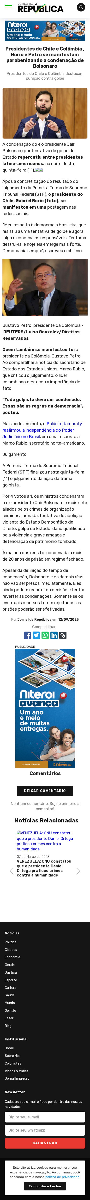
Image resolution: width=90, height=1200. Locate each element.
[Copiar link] (62, 635)
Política (11, 942)
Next (77, 870)
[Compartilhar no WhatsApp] (45, 635)
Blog (8, 1026)
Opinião (10, 1011)
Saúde (10, 995)
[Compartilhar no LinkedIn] (54, 635)
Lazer (9, 1018)
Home (9, 1048)
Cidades (11, 950)
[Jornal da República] (41, 9)
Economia (12, 957)
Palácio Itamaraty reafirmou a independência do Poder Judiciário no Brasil (42, 430)
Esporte (11, 980)
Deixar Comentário (45, 791)
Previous (13, 870)
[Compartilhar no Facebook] (27, 635)
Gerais (10, 965)
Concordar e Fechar (45, 1186)
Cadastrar (45, 1143)
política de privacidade (62, 1177)
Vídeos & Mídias (16, 1071)
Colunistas (13, 1063)
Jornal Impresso (17, 1079)
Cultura (10, 988)
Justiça (11, 973)
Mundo (10, 1003)
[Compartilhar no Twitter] (36, 635)
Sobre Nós (12, 1056)
